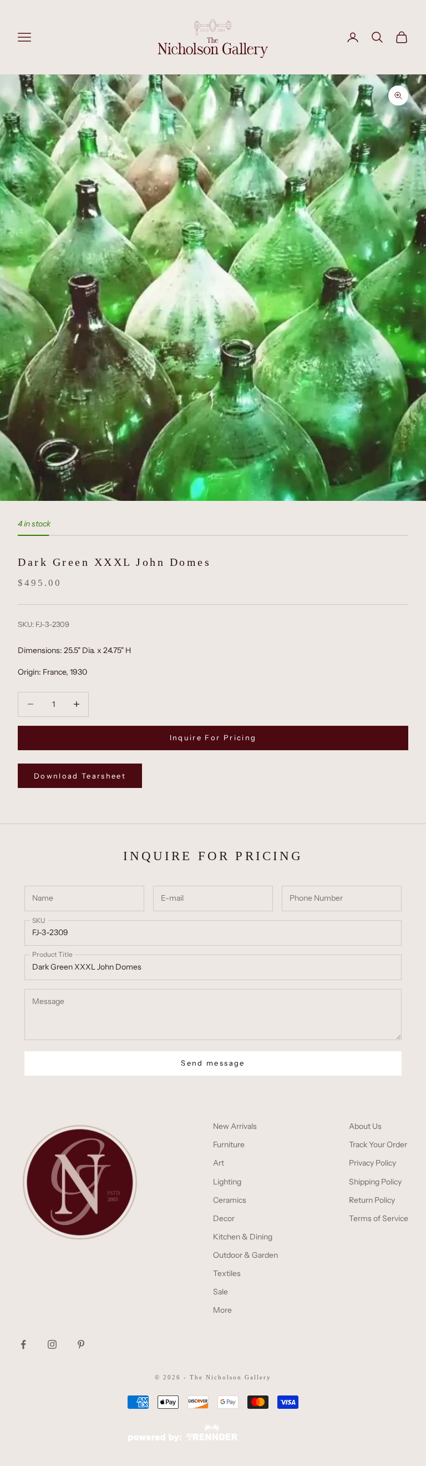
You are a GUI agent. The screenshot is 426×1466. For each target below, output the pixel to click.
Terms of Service (378, 1218)
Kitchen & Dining (242, 1237)
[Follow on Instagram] (52, 1344)
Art (218, 1163)
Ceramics (229, 1200)
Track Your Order (378, 1144)
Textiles (227, 1273)
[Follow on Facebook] (23, 1344)
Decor (224, 1218)
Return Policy (372, 1200)
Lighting (227, 1182)
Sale (220, 1292)
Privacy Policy (372, 1163)
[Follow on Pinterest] (81, 1344)
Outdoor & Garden (245, 1255)
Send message (213, 1062)
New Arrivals (235, 1126)
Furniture (229, 1144)
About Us (365, 1126)
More (222, 1310)
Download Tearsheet (80, 775)
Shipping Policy (375, 1182)
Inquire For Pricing (213, 737)
